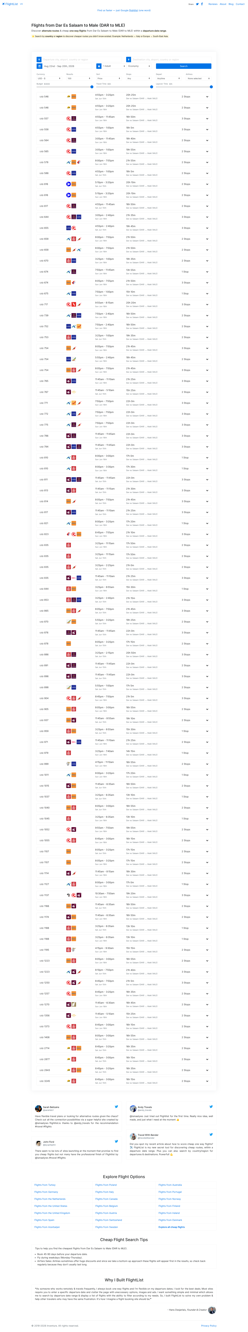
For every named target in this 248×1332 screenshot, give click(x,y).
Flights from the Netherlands (49, 1198)
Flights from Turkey (45, 1184)
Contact (240, 4)
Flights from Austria (106, 1213)
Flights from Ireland (169, 1213)
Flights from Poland (106, 1184)
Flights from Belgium (106, 1205)
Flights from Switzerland (108, 1220)
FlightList (11, 4)
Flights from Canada (106, 1198)
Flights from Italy (104, 1191)
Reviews (213, 4)
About (223, 4)
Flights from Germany (46, 1191)
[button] (207, 96)
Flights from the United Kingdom (52, 1213)
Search (183, 66)
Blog (231, 4)
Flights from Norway (170, 1198)
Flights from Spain (44, 1220)
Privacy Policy (209, 1325)
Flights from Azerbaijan (47, 1227)
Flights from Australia (170, 1184)
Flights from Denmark (170, 1220)
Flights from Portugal (170, 1191)
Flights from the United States (50, 1205)
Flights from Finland (169, 1205)
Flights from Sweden (106, 1227)
